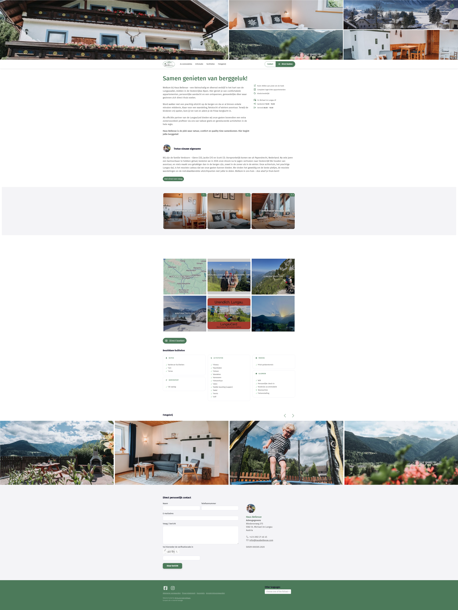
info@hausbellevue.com (261, 540)
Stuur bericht (172, 566)
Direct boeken (287, 64)
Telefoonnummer (208, 503)
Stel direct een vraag (173, 179)
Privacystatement (188, 593)
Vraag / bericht (169, 523)
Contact (270, 64)
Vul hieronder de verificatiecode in (178, 547)
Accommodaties (186, 64)
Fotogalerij (222, 64)
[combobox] (278, 591)
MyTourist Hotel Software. (183, 598)
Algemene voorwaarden (172, 593)
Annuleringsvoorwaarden (215, 593)
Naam (165, 503)
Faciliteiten (210, 64)
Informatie (199, 64)
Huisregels (201, 593)
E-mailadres (168, 513)
